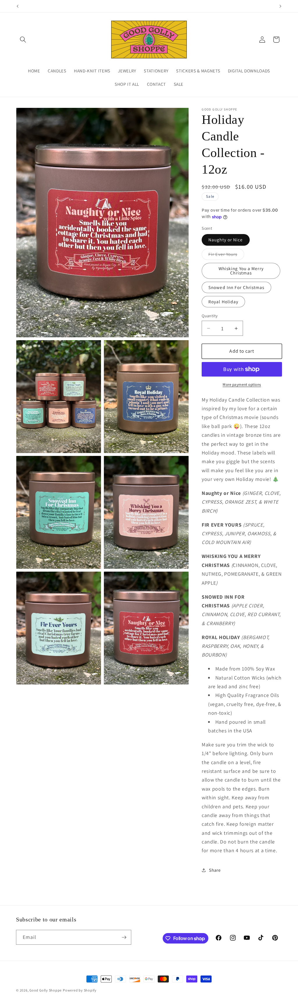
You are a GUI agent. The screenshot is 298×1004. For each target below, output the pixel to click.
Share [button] (215, 870)
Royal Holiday (223, 301)
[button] (23, 40)
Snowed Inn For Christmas (236, 287)
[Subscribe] (124, 937)
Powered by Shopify (80, 990)
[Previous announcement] (17, 6)
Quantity (210, 315)
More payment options (242, 384)
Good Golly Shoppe (45, 990)
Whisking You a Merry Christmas (241, 270)
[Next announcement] (280, 6)
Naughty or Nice (225, 239)
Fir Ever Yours (226, 255)
